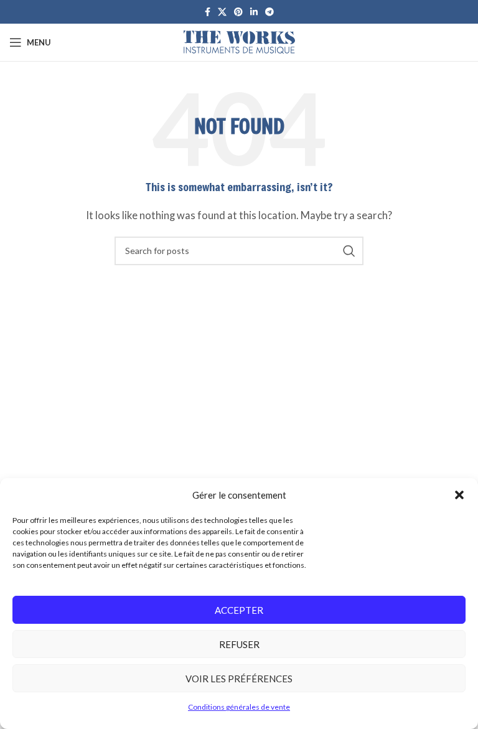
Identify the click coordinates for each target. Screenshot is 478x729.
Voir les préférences (239, 678)
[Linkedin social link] (253, 12)
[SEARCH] (349, 251)
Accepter (239, 610)
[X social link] (222, 12)
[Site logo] (239, 41)
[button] (459, 495)
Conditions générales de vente (239, 707)
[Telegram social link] (269, 12)
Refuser (239, 644)
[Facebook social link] (207, 12)
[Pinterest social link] (238, 12)
